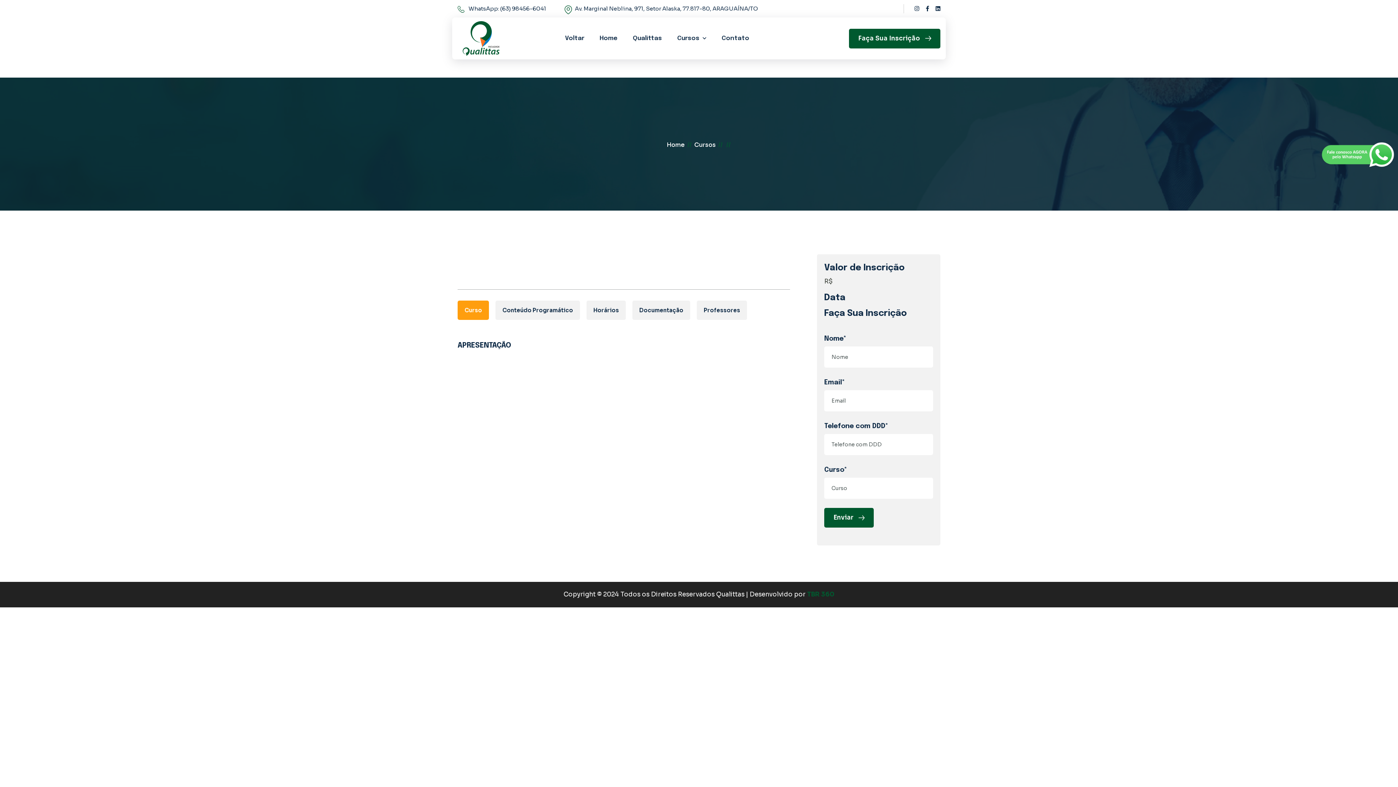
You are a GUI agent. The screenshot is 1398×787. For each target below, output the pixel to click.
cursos (705, 145)
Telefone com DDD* (856, 426)
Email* (834, 382)
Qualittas (647, 38)
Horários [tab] (606, 310)
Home (608, 38)
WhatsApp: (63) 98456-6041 (507, 8)
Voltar (574, 38)
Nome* (835, 339)
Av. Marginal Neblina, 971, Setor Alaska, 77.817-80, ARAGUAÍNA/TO (666, 8)
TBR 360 (820, 594)
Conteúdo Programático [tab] (537, 310)
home (676, 145)
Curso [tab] (473, 310)
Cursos (688, 38)
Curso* (835, 470)
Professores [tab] (722, 310)
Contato (735, 38)
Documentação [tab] (661, 310)
